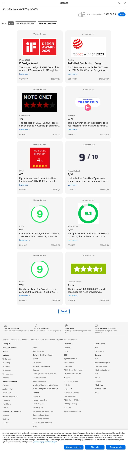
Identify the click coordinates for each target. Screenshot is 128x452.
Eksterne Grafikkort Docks (42, 355)
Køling (35, 348)
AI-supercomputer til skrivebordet (45, 389)
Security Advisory (70, 404)
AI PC (97, 359)
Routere (36, 370)
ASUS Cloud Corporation (73, 370)
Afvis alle (95, 447)
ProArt (97, 378)
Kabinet (5, 423)
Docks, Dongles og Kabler (42, 423)
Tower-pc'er (6, 393)
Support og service (71, 381)
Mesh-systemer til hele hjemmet (44, 374)
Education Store (101, 366)
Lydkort (35, 359)
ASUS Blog (99, 385)
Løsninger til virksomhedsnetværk (45, 385)
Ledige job (68, 366)
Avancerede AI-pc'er (102, 363)
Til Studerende (7, 374)
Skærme (5, 385)
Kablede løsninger (39, 381)
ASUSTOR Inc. (69, 363)
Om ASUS (68, 348)
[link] (64, 3)
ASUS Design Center (102, 370)
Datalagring (37, 363)
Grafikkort (6, 419)
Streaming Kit (38, 408)
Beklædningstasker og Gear (43, 411)
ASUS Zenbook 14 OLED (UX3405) (20, 9)
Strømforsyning (38, 351)
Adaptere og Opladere (41, 419)
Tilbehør (5, 378)
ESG (65, 355)
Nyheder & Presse (70, 359)
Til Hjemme (6, 359)
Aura (96, 393)
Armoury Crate (100, 389)
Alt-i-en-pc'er (7, 389)
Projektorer (6, 404)
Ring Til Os (68, 389)
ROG (96, 374)
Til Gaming (6, 363)
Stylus (35, 426)
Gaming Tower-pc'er (10, 397)
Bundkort (6, 415)
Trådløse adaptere (39, 378)
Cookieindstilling (73, 447)
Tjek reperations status (72, 411)
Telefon (5, 351)
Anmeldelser (72, 340)
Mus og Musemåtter (40, 400)
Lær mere (23, 74)
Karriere (67, 351)
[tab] (11, 23)
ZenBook (98, 381)
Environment (99, 351)
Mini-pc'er (6, 400)
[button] (3, 3)
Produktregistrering (71, 393)
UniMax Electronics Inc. (72, 374)
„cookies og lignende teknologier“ (45, 442)
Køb (122, 14)
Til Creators (6, 370)
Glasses (5, 408)
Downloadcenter (70, 396)
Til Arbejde (6, 367)
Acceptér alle (116, 447)
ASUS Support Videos (72, 400)
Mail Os (67, 385)
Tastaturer (36, 396)
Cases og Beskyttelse (41, 415)
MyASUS (67, 408)
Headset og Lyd (38, 404)
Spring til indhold (3, 7)
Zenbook (33, 340)
